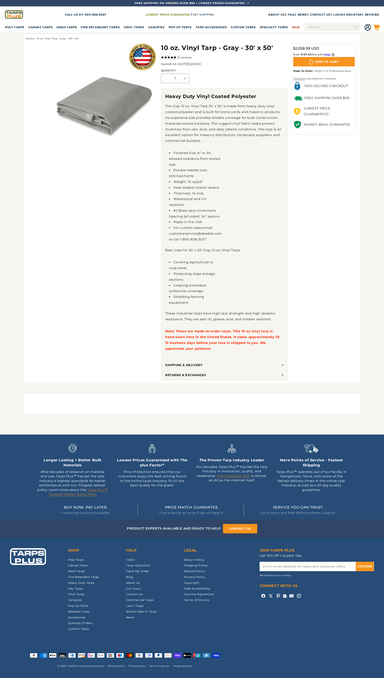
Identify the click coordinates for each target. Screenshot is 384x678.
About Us (133, 583)
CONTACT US (320, 14)
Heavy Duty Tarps (81, 583)
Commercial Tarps (140, 600)
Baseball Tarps (79, 611)
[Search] (355, 27)
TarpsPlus (73, 666)
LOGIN (338, 14)
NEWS (302, 14)
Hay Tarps (75, 588)
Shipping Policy (196, 565)
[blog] (285, 598)
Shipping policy (182, 666)
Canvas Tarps (40, 27)
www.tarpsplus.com (233, 476)
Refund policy (116, 666)
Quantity (168, 70)
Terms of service (159, 666)
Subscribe (364, 566)
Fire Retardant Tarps (100, 27)
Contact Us (134, 594)
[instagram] (299, 596)
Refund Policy (194, 571)
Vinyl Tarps (134, 27)
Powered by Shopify (91, 666)
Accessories (77, 617)
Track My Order (137, 571)
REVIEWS (372, 14)
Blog (129, 577)
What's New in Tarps (141, 611)
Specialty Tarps (274, 27)
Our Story (133, 588)
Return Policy (194, 560)
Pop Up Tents (180, 27)
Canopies (156, 27)
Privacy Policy (194, 577)
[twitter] (270, 596)
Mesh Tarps (67, 27)
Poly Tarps (14, 27)
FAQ (291, 14)
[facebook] (263, 596)
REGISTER (354, 14)
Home (30, 38)
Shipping (299, 78)
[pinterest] (278, 596)
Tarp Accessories (211, 27)
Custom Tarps (78, 629)
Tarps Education (138, 565)
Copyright (191, 583)
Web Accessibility (197, 588)
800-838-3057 (95, 14)
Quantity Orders (80, 623)
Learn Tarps (135, 606)
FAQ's (130, 560)
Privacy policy (137, 666)
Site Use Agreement (199, 594)
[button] (14, 27)
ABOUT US (276, 14)
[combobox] (332, 27)
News (130, 617)
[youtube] (291, 596)
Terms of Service (196, 600)
